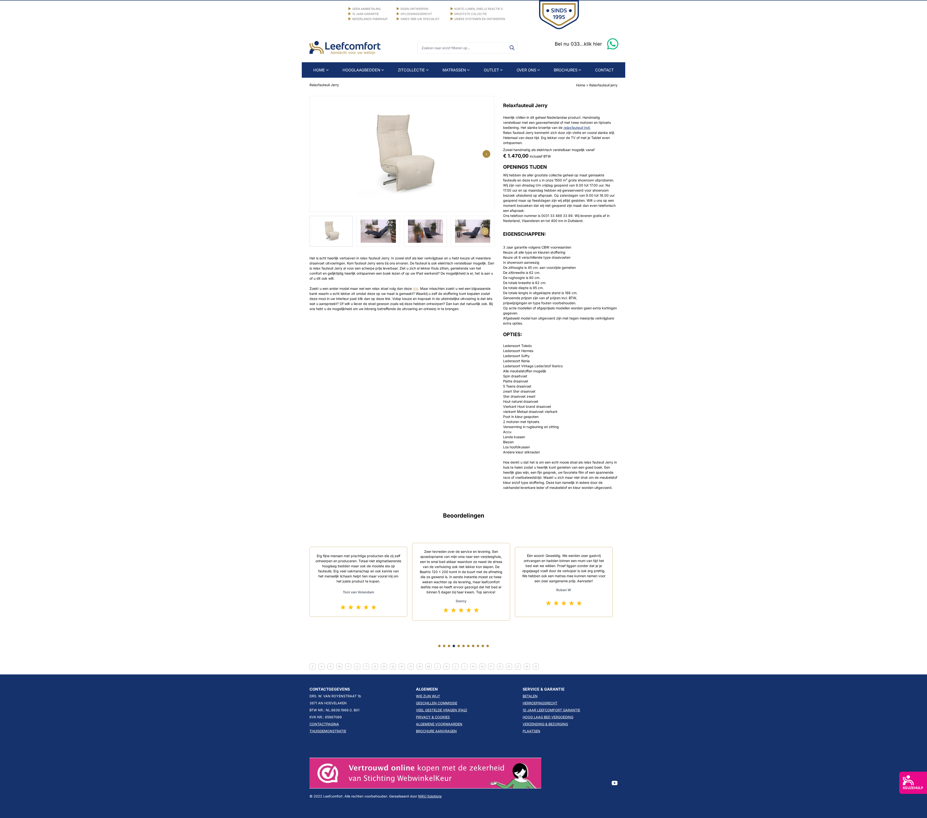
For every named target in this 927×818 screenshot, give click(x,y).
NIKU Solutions (430, 796)
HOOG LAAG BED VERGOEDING (548, 717)
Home (580, 85)
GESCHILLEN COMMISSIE (436, 703)
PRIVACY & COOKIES (433, 717)
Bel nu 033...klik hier (578, 44)
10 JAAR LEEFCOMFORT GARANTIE (551, 710)
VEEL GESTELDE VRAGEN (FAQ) (441, 710)
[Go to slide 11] (487, 646)
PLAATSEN (531, 731)
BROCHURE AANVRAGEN (436, 731)
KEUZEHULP (913, 788)
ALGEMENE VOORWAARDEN (439, 724)
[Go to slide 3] (449, 646)
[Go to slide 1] (439, 646)
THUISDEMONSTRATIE (327, 731)
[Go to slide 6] (463, 646)
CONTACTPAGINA (324, 724)
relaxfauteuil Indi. (576, 127)
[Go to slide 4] (454, 646)
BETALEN (530, 696)
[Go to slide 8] (473, 646)
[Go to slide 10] (483, 646)
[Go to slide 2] (444, 646)
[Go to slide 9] (478, 646)
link (415, 288)
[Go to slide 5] (458, 646)
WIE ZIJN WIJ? (428, 696)
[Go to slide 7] (468, 646)
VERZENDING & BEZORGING (545, 724)
